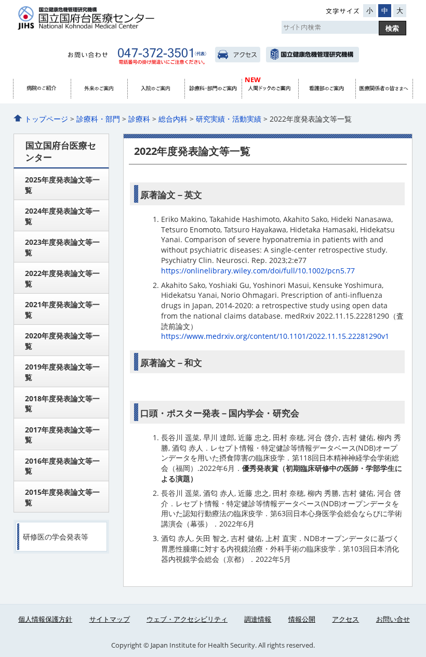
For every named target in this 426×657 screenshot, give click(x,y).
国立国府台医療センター (120, 18)
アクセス (237, 54)
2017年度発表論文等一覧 (62, 435)
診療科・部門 (213, 88)
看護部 (326, 88)
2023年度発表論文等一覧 (62, 247)
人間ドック (270, 88)
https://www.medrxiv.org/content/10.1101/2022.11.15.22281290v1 (275, 336)
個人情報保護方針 (45, 619)
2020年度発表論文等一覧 (62, 341)
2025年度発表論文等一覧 (62, 185)
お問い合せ (393, 619)
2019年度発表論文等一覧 (62, 372)
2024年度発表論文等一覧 (62, 216)
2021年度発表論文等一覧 (62, 309)
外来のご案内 (99, 88)
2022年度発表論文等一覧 (62, 278)
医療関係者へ (383, 88)
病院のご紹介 (42, 88)
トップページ (46, 119)
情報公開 (301, 619)
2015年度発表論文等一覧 (62, 497)
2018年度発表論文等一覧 (62, 403)
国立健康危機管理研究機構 (312, 54)
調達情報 (257, 619)
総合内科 (173, 119)
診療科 (139, 119)
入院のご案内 (155, 88)
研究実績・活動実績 (228, 119)
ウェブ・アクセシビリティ (187, 619)
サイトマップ (109, 619)
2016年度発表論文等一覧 (62, 466)
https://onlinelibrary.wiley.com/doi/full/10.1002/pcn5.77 (258, 270)
